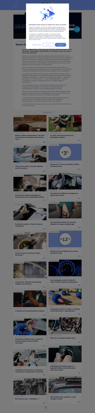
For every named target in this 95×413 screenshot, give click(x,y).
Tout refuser (48, 44)
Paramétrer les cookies (36, 44)
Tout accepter (60, 44)
